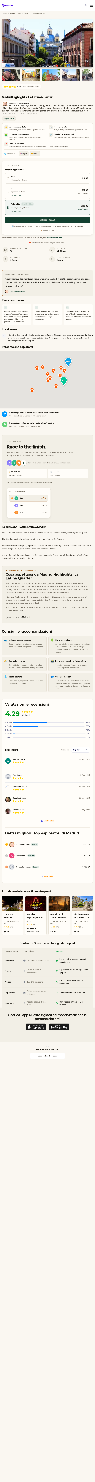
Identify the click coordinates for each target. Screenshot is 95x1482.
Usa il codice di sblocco (47, 1056)
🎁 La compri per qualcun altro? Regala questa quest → (47, 243)
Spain (5, 13)
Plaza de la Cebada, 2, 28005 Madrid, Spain (25, 426)
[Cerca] (86, 5)
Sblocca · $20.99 (47, 220)
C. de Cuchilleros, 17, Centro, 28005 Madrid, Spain (27, 416)
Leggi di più (8, 118)
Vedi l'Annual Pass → (55, 238)
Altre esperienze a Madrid (17, 617)
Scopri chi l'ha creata (17, 291)
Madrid (12, 13)
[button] (47, 43)
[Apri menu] (91, 5)
